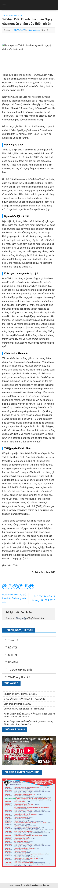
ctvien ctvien (34, 30)
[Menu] (4, 5)
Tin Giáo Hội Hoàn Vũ (12, 16)
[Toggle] (6, 639)
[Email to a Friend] (20, 586)
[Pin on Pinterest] (26, 586)
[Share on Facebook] (10, 586)
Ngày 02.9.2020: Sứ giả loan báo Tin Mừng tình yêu (14, 598)
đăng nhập (21, 618)
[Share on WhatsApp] (4, 586)
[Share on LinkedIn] (31, 586)
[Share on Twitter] (15, 586)
